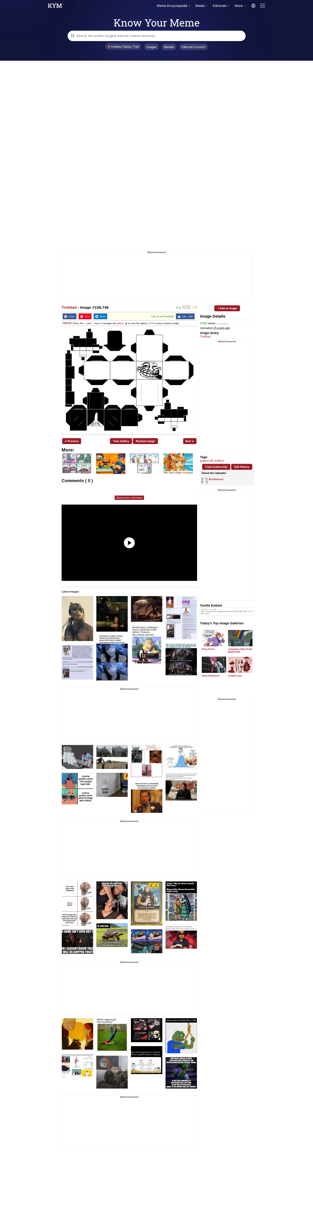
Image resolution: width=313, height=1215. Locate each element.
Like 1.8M (186, 316)
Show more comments (129, 497)
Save (86, 316)
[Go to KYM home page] (55, 7)
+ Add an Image (227, 308)
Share (71, 316)
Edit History (241, 466)
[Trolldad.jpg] (129, 380)
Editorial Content (193, 47)
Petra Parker (208, 649)
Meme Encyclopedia (172, 6)
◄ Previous (71, 441)
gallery (120, 323)
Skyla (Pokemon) (210, 676)
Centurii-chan (235, 676)
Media (200, 6)
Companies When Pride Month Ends (240, 650)
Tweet (101, 316)
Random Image (145, 441)
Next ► (190, 441)
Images (151, 47)
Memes (169, 47)
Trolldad (69, 307)
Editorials (220, 6)
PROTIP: (67, 323)
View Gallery (121, 441)
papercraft (206, 460)
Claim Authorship (216, 466)
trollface (219, 460)
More (238, 6)
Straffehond (216, 479)
